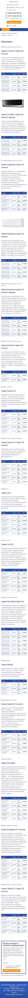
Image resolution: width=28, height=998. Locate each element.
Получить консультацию (11, 970)
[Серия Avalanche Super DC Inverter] (11, 160)
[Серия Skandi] (5, 660)
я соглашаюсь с (13, 966)
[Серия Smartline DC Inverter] (9, 825)
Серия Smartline (8, 763)
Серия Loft (6, 493)
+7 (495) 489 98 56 (13, 13)
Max (8, 18)
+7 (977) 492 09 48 (13, 16)
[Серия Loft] (4, 489)
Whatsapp (13, 18)
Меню (7, 29)
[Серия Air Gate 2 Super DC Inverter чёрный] (12, 110)
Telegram (20, 18)
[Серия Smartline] (6, 759)
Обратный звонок (14, 22)
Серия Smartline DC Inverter (13, 829)
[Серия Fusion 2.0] (6, 387)
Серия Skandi (7, 665)
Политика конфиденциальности (14, 994)
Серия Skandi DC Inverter (12, 704)
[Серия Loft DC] (5, 540)
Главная (3, 33)
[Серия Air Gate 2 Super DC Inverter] (11, 47)
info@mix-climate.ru (14, 4)
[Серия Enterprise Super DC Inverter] (12, 230)
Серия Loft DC (7, 544)
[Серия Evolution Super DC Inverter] (11, 341)
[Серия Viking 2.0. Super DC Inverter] (11, 884)
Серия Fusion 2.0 (8, 391)
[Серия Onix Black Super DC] (9, 597)
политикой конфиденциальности (13, 966)
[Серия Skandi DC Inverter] (8, 700)
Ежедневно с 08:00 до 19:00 (16, 7)
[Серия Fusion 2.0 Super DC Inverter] (11, 438)
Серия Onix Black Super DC (12, 601)
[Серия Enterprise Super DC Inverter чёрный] (12, 285)
